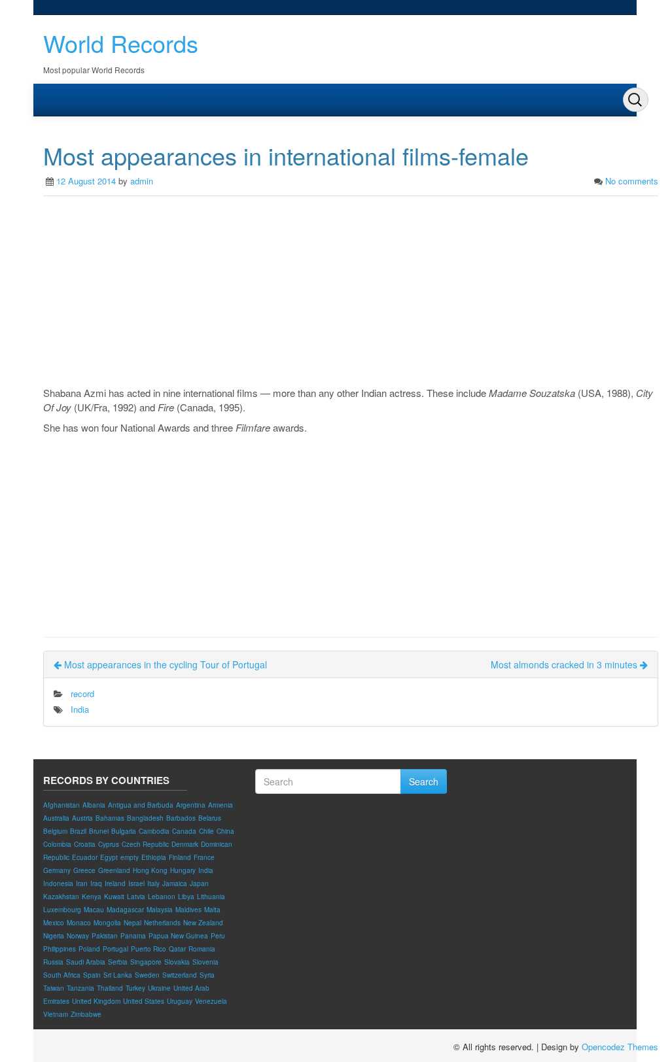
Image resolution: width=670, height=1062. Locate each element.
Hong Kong (150, 870)
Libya (186, 896)
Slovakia (177, 962)
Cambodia (154, 831)
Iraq (96, 883)
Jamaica (174, 883)
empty (129, 857)
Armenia (220, 805)
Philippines (59, 948)
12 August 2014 (86, 181)
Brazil (78, 831)
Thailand (110, 988)
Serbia (118, 962)
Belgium (55, 831)
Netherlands (162, 922)
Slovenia (205, 962)
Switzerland (179, 975)
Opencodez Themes (620, 1046)
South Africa (61, 975)
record (82, 693)
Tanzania (80, 988)
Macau (94, 909)
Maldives (188, 909)
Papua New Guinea (178, 935)
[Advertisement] (350, 294)
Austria (82, 818)
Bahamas (110, 818)
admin (141, 181)
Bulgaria (123, 831)
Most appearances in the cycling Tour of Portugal (164, 664)
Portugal (115, 948)
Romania (201, 948)
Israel (136, 883)
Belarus (209, 818)
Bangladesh (145, 818)
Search (423, 781)
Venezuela (211, 1001)
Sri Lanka (117, 975)
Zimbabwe (86, 1014)
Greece (84, 870)
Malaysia (160, 909)
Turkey (135, 988)
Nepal (132, 922)
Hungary (183, 870)
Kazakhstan (61, 896)
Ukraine (159, 988)
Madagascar (125, 909)
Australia (56, 818)
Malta (212, 909)
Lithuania (211, 896)
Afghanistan (61, 805)
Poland (89, 948)
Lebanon (161, 896)
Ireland (115, 883)
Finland (180, 857)
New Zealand (203, 922)
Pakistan (105, 935)
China (225, 831)
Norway (78, 935)
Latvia (136, 896)
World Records (120, 43)
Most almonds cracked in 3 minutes (565, 664)
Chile (206, 831)
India (80, 709)
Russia (53, 962)
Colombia (57, 844)
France (204, 857)
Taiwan (53, 988)
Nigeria (53, 935)
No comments (631, 181)
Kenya (91, 896)
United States (143, 1001)
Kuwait (114, 896)
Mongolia (107, 922)
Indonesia (58, 883)
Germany (57, 870)
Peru (218, 935)
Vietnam (55, 1014)
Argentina (190, 805)
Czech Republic (145, 844)
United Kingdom (96, 1001)
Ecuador (84, 857)
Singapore (146, 962)
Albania (93, 805)
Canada (184, 831)
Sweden (147, 975)
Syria (207, 975)
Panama (133, 935)
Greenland (114, 870)
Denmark (184, 844)
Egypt (109, 857)
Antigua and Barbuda (140, 805)
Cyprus (108, 844)
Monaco (79, 922)
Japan (199, 883)
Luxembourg (62, 909)
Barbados (181, 818)
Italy (153, 883)
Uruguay (179, 1001)
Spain (92, 975)
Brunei (99, 831)
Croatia (85, 844)
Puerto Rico (148, 948)
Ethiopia (153, 857)
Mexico (53, 922)
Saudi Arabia (85, 962)
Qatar (177, 948)
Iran (82, 883)
